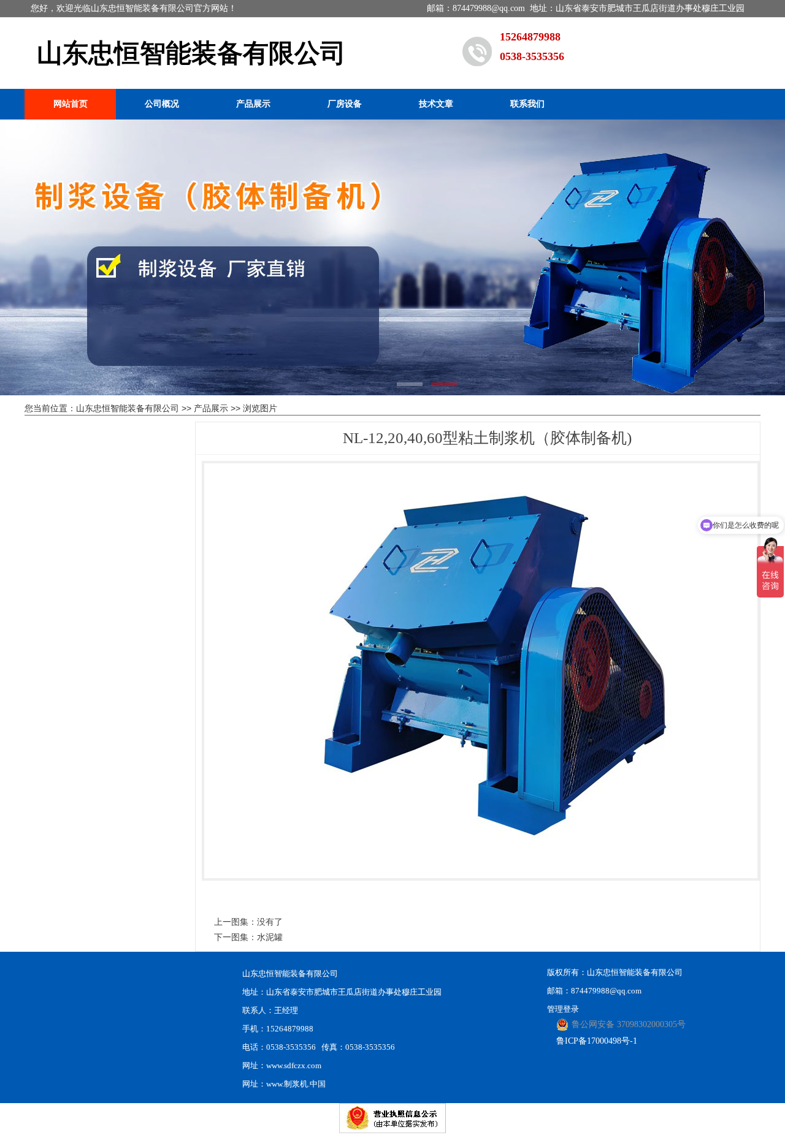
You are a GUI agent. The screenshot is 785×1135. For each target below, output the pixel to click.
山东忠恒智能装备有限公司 (127, 408)
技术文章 (436, 103)
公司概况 (162, 103)
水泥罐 (270, 937)
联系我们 (527, 103)
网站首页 (70, 103)
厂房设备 (344, 103)
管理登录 (563, 1009)
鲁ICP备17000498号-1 (596, 1041)
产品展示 (253, 103)
